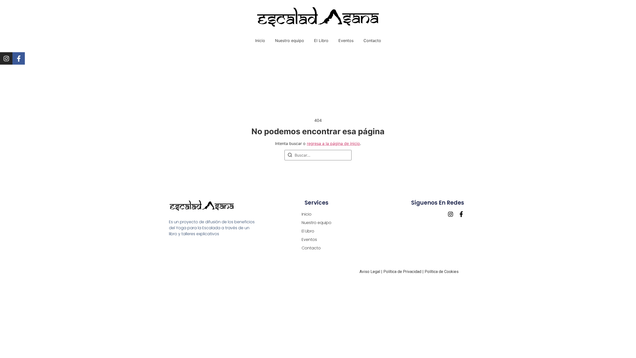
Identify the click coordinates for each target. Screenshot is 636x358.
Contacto (372, 40)
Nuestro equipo (289, 40)
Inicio (260, 40)
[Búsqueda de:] (318, 155)
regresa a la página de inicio (333, 143)
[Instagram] (6, 58)
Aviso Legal (369, 271)
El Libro (321, 40)
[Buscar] (289, 155)
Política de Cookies (442, 271)
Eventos (346, 40)
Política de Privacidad (402, 271)
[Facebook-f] (18, 58)
